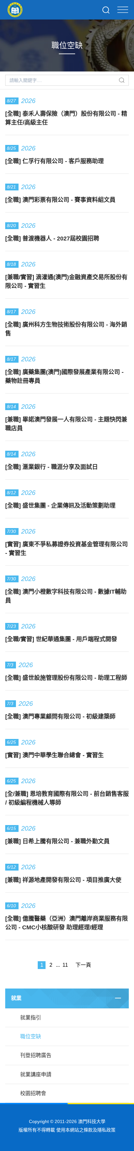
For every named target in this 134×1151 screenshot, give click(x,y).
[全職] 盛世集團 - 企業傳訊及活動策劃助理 (60, 505)
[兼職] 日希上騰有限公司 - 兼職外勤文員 (57, 841)
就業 (16, 998)
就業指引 (30, 1017)
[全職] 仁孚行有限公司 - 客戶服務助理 (54, 161)
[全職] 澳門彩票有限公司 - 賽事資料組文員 (60, 200)
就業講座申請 (35, 1074)
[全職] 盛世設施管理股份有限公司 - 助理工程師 (66, 678)
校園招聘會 (33, 1093)
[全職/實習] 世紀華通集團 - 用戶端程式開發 (61, 639)
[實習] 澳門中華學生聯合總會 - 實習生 (54, 755)
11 (65, 965)
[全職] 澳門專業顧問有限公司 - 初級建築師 (60, 716)
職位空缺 (30, 1036)
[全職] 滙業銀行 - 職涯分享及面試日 (51, 467)
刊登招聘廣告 (35, 1055)
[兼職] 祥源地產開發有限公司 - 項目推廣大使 (63, 880)
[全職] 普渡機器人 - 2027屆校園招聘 (52, 238)
